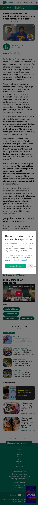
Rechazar (31, 266)
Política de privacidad (20, 260)
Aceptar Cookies (15, 266)
